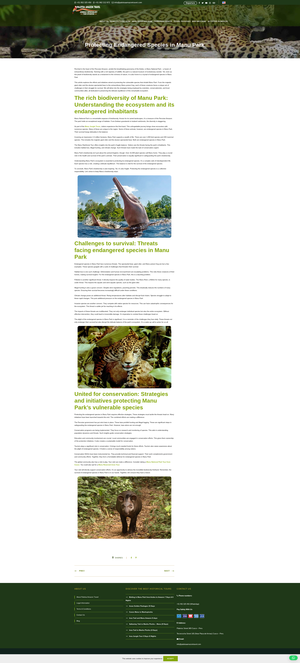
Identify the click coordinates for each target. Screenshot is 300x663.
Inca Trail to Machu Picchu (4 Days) (143, 630)
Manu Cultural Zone (120, 21)
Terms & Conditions (84, 609)
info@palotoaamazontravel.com (128, 2)
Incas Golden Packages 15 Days (142, 606)
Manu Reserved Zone (142, 21)
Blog (78, 621)
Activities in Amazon (218, 21)
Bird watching (199, 21)
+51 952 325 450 (83, 2)
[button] (293, 658)
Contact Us (81, 615)
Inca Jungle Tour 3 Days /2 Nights (142, 636)
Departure (190, 3)
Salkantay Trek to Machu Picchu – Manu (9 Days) (148, 624)
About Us (103, 21)
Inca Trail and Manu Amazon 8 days (143, 618)
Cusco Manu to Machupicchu (141, 612)
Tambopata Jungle (163, 21)
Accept (170, 658)
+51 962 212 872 (102, 2)
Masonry (92, 39)
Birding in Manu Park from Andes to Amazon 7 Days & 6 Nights (149, 598)
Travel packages (182, 21)
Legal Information (83, 603)
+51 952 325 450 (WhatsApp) (188, 604)
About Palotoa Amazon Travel (87, 597)
